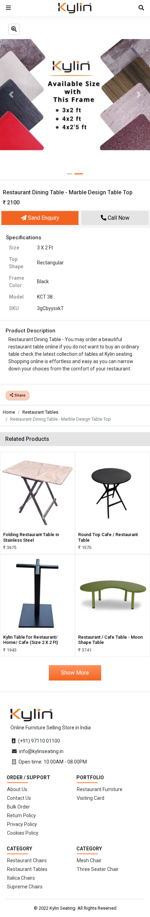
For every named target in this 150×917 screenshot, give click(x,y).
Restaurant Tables (40, 412)
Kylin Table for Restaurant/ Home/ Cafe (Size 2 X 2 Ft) (30, 639)
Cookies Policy (22, 833)
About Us (17, 789)
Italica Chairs (21, 878)
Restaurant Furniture (99, 789)
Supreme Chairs (25, 886)
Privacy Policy (22, 824)
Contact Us (19, 798)
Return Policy (21, 815)
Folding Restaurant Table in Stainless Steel (31, 537)
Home (9, 412)
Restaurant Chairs (27, 860)
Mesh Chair (89, 860)
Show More (75, 672)
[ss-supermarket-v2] (31, 714)
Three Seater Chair (98, 869)
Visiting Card (90, 798)
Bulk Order (18, 807)
